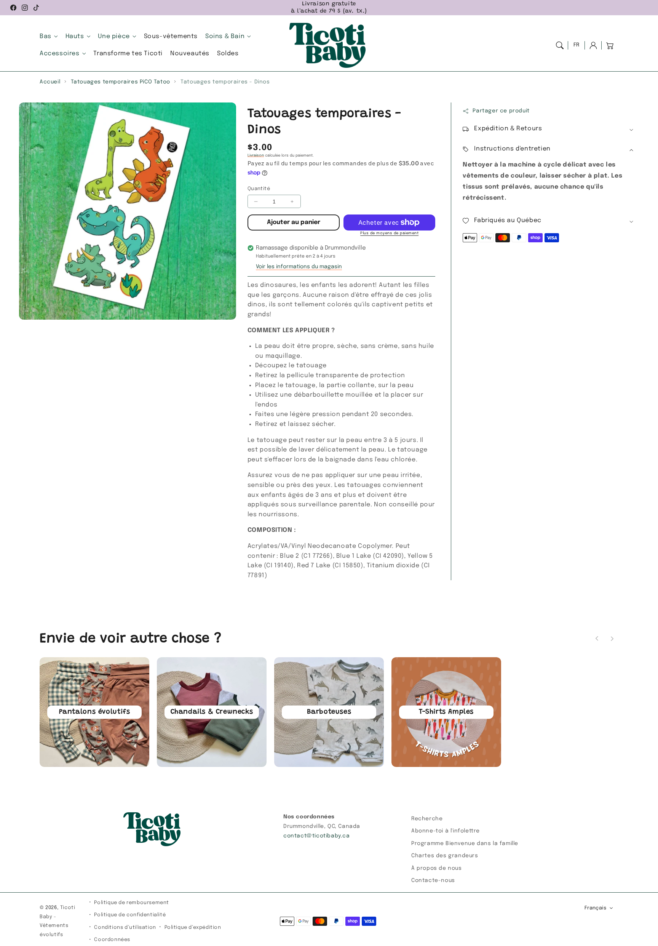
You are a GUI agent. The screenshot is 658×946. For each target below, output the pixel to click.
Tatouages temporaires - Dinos (225, 82)
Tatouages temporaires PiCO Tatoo (120, 82)
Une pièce (113, 36)
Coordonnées (112, 939)
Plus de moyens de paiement (389, 233)
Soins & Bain (224, 36)
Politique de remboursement (131, 902)
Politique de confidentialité (130, 914)
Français (595, 908)
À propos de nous (436, 868)
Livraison (256, 155)
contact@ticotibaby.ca (316, 836)
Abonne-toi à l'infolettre (445, 831)
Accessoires (60, 53)
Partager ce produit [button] (501, 111)
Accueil (50, 82)
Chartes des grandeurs (444, 855)
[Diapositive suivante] (611, 638)
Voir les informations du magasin (299, 266)
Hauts (74, 36)
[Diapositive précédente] (597, 638)
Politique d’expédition (192, 927)
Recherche (426, 818)
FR (576, 45)
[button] (559, 45)
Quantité (259, 188)
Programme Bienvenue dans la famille (464, 843)
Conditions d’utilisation (125, 927)
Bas (45, 36)
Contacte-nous (433, 880)
